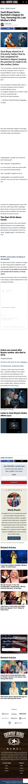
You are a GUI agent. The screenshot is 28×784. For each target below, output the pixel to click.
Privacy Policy (14, 782)
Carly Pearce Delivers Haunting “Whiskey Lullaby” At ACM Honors (14, 566)
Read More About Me (14, 538)
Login (21, 773)
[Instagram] (17, 748)
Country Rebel (6, 763)
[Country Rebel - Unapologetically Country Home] (9, 2)
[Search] (23, 2)
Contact (21, 768)
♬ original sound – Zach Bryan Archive (12, 366)
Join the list (14, 482)
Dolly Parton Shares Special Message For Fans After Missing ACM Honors (14, 697)
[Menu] (26, 2)
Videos (6, 768)
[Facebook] (7, 748)
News (6, 765)
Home (2, 8)
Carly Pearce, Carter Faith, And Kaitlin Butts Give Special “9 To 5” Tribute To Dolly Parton (13, 608)
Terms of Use (19, 782)
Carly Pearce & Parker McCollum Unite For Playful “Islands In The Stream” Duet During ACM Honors (13, 677)
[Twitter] (20, 748)
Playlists (6, 770)
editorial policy (21, 542)
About (21, 765)
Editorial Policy (8, 782)
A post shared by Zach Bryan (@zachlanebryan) (14, 326)
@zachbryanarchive (6, 358)
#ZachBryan (23, 362)
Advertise (21, 770)
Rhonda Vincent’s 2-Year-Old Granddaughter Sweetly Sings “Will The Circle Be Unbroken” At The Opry (13, 586)
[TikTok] (10, 748)
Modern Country (11, 8)
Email (14, 474)
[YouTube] (14, 748)
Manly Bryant (9, 23)
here (9, 415)
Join (24, 649)
